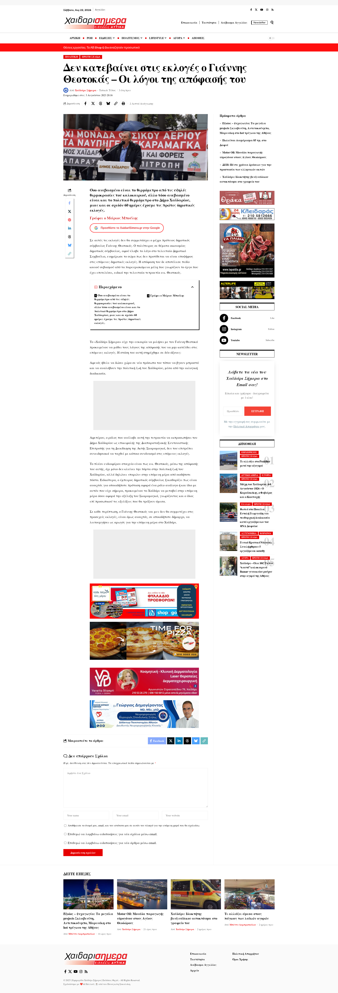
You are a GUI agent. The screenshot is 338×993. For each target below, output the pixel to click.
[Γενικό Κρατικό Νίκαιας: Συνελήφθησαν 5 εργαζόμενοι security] (228, 541)
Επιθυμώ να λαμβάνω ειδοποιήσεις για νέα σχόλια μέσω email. (112, 834)
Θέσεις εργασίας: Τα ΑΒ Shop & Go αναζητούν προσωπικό (101, 47)
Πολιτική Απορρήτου (246, 426)
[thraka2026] (247, 197)
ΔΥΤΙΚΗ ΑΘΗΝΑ (249, 475)
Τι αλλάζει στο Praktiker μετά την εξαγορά (255, 463)
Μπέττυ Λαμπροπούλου (81, 933)
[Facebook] (251, 10)
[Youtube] (247, 340)
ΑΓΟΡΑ (245, 557)
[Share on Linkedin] (69, 228)
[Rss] (272, 10)
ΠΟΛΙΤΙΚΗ (71, 57)
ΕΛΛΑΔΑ (246, 504)
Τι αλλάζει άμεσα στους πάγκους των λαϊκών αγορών (246, 916)
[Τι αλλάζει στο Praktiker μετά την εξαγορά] (228, 460)
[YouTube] (261, 10)
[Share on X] (92, 103)
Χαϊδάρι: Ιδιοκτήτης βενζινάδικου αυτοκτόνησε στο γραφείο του (194, 918)
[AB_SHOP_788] (144, 600)
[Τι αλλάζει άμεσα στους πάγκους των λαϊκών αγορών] (249, 894)
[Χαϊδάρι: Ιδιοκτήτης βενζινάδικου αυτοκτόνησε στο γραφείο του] (196, 894)
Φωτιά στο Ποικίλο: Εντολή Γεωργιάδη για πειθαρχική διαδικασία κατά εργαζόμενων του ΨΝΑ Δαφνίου (255, 517)
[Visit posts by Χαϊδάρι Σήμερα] (65, 90)
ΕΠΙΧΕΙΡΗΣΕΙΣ (249, 452)
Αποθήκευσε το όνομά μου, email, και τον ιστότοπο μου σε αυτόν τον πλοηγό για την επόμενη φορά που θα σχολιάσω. (134, 825)
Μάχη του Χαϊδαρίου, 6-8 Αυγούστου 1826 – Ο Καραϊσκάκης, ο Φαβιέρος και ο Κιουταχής (256, 490)
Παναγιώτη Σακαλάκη (118, 984)
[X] (256, 10)
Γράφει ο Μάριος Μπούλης (167, 295)
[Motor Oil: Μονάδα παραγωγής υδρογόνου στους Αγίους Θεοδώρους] (142, 894)
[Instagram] (267, 10)
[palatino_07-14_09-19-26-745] (144, 640)
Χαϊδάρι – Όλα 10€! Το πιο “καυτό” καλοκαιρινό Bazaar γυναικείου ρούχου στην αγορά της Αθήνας (256, 569)
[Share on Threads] (100, 103)
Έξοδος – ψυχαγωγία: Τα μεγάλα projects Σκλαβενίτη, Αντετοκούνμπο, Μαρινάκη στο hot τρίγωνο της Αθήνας (245, 128)
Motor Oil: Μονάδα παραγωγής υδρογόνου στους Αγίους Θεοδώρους (140, 918)
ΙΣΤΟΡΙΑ (266, 475)
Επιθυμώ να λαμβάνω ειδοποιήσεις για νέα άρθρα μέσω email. (112, 843)
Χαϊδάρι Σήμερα (85, 90)
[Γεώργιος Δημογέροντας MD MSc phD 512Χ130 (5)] (144, 713)
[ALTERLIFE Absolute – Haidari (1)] (247, 289)
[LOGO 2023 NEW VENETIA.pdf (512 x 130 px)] (144, 681)
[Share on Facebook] (85, 103)
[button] (272, 22)
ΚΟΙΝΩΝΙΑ (265, 533)
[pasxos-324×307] (247, 250)
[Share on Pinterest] (69, 220)
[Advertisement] (144, 405)
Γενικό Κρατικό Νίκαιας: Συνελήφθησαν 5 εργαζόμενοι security (256, 546)
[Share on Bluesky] (108, 103)
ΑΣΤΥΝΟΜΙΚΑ (248, 533)
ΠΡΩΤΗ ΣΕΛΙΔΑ (91, 57)
